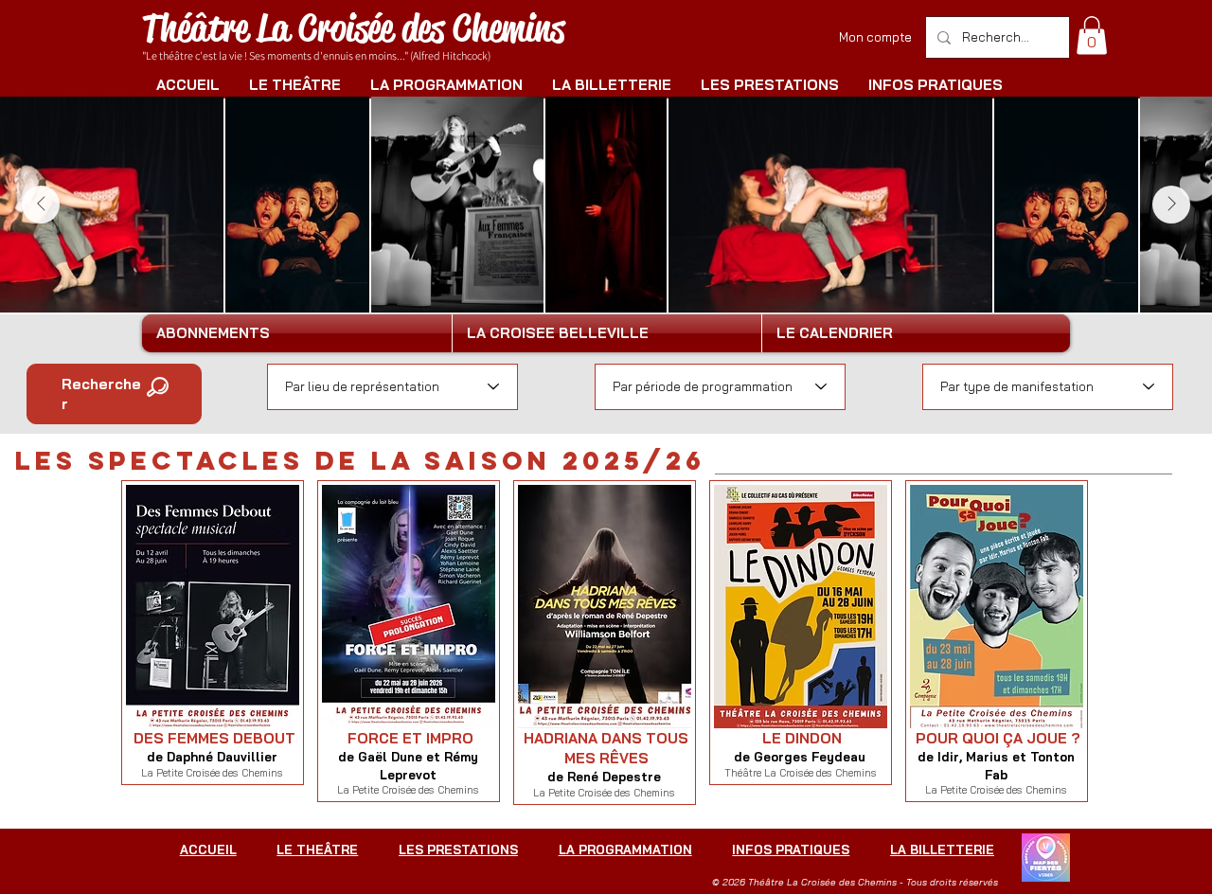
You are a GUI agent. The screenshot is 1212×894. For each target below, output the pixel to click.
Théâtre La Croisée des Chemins (353, 28)
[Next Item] (1171, 205)
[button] (1092, 35)
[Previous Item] (41, 205)
